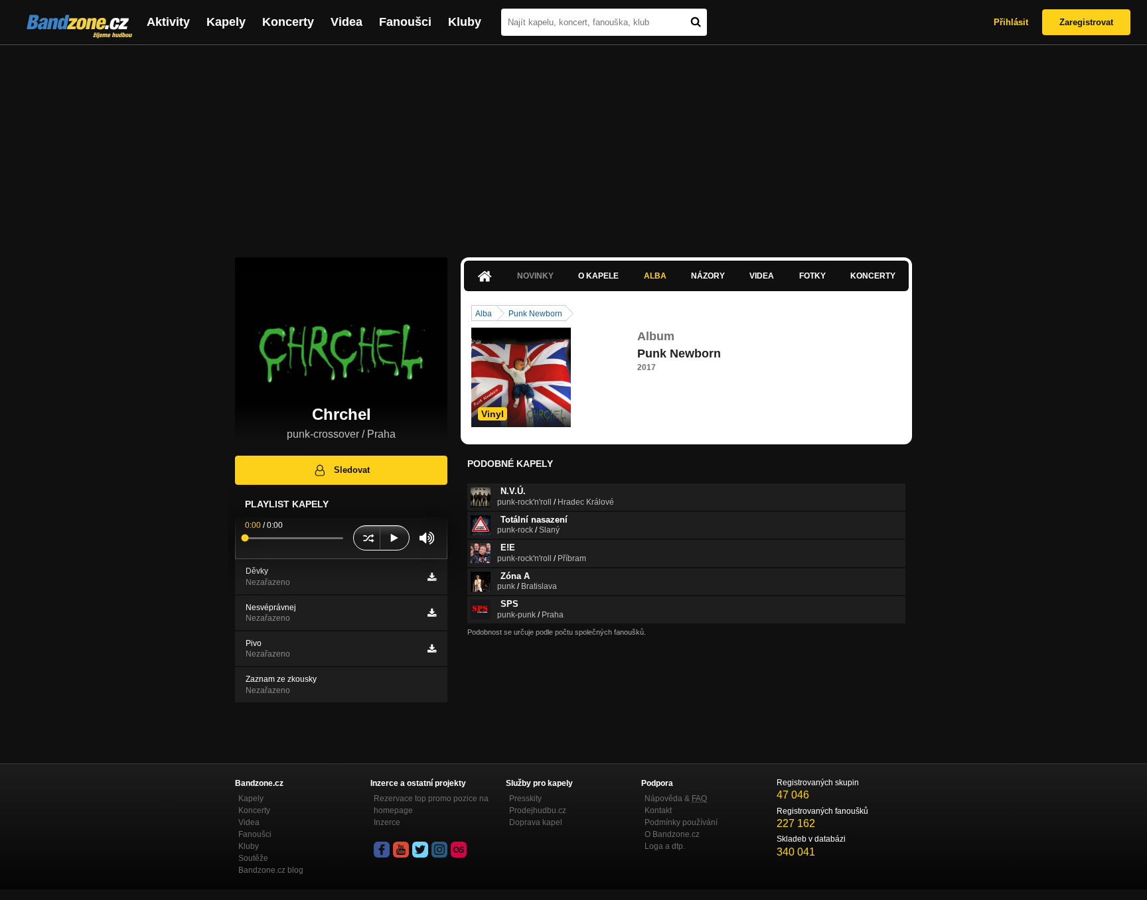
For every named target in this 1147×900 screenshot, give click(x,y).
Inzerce (387, 822)
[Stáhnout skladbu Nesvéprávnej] (432, 612)
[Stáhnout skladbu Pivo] (432, 648)
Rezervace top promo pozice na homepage (431, 804)
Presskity (525, 798)
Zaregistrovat (1086, 22)
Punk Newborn (535, 313)
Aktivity (168, 22)
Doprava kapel (535, 822)
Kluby (464, 22)
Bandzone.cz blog (270, 870)
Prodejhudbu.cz (537, 810)
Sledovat (352, 470)
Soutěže (253, 858)
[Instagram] (439, 850)
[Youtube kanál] (401, 850)
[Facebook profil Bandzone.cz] (382, 850)
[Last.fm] (459, 850)
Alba (655, 276)
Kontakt (658, 810)
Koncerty (288, 22)
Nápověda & (676, 798)
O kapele (598, 276)
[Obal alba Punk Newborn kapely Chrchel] (521, 377)
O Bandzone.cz (672, 834)
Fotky (812, 276)
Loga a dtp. (665, 846)
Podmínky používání (681, 822)
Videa (346, 22)
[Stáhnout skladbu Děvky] (432, 577)
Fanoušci (405, 22)
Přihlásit (1011, 22)
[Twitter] (420, 850)
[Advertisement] (573, 144)
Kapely (226, 22)
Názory (708, 276)
